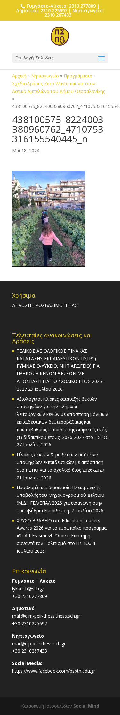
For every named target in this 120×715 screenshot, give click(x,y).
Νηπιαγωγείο (45, 76)
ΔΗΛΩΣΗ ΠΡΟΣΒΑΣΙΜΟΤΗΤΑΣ (44, 305)
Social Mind (86, 706)
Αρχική (19, 76)
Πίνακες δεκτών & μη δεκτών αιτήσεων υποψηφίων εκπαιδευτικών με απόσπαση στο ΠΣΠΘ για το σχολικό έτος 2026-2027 (60, 462)
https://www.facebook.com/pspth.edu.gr (53, 671)
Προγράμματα (78, 76)
